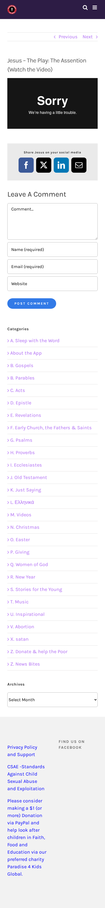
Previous (68, 37)
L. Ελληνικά (22, 502)
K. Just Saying (25, 490)
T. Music (19, 602)
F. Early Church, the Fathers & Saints (51, 427)
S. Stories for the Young (36, 589)
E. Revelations (25, 415)
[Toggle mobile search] (85, 7)
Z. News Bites (25, 664)
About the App (26, 353)
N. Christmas (25, 527)
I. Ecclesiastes (26, 465)
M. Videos (21, 515)
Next (88, 37)
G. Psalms (21, 440)
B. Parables (22, 378)
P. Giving (19, 552)
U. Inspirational (27, 614)
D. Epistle (20, 403)
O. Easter (20, 539)
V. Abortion (22, 626)
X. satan (19, 639)
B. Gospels (21, 365)
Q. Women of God (29, 564)
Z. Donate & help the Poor (38, 651)
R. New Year (22, 577)
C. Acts (17, 390)
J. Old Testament (28, 477)
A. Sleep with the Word (35, 340)
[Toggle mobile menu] (95, 7)
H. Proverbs (22, 452)
